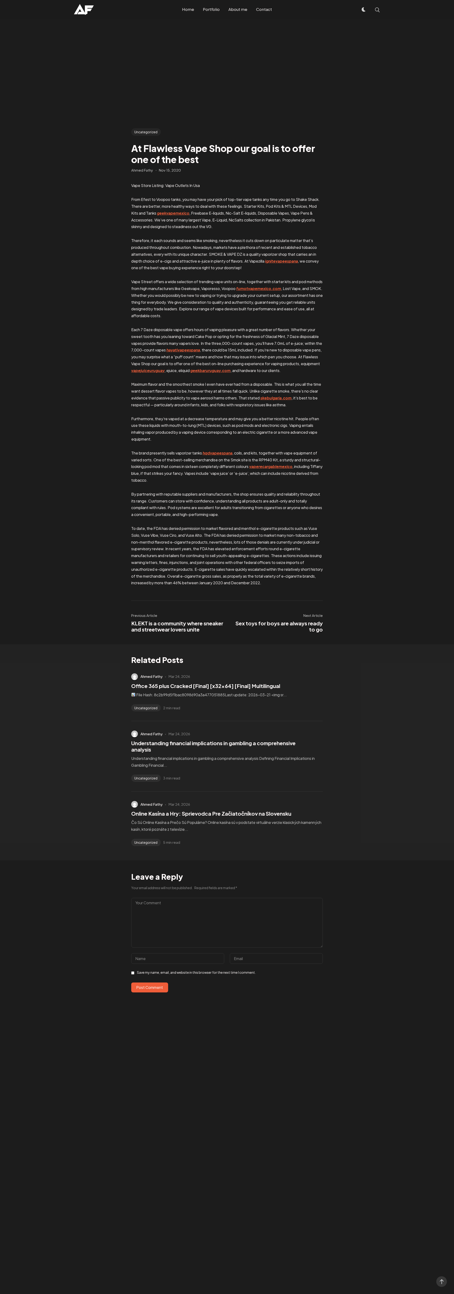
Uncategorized (145, 132)
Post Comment (149, 987)
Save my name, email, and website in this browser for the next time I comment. (196, 972)
